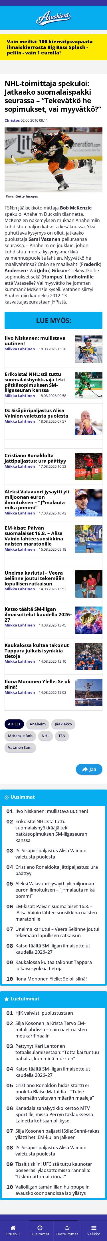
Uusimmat (23, 797)
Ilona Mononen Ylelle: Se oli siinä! (37, 684)
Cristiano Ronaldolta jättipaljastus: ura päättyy (35, 458)
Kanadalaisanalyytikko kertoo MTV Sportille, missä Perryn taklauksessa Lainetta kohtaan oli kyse (54, 1114)
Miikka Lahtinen (20, 348)
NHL (45, 735)
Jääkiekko (63, 724)
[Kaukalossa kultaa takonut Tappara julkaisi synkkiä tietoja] (88, 656)
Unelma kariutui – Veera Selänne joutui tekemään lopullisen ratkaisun (34, 578)
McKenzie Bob (20, 735)
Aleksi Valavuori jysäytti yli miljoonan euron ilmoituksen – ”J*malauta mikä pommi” (37, 499)
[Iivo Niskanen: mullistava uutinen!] (88, 349)
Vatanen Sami (20, 747)
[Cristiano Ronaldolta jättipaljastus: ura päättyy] (88, 466)
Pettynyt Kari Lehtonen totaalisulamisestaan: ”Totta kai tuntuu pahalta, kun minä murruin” (57, 1052)
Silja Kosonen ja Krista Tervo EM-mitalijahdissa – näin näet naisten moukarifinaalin (51, 1029)
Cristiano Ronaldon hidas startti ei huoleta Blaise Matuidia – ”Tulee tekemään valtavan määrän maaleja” (54, 1091)
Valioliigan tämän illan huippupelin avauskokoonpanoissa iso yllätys (52, 1190)
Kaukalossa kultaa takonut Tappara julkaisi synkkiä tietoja (37, 650)
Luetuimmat (25, 999)
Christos (12, 120)
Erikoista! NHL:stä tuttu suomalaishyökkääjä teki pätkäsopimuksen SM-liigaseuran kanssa (35, 382)
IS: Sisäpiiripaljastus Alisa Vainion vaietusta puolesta (36, 413)
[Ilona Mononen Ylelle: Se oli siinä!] (88, 692)
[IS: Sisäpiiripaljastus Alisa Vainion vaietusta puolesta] (88, 421)
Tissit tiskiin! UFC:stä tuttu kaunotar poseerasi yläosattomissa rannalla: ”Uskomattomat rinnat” (53, 1170)
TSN (61, 735)
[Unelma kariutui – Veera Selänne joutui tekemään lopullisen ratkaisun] (88, 584)
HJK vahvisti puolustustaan (44, 1013)
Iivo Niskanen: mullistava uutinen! (35, 341)
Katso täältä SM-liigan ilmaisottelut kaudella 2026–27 (38, 614)
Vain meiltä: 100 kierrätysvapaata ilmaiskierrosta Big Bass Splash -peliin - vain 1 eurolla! (50, 47)
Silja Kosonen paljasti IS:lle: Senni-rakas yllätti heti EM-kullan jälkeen (57, 1134)
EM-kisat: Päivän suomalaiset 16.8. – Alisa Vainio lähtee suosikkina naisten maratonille (34, 535)
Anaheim (38, 724)
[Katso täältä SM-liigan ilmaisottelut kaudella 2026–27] (88, 620)
